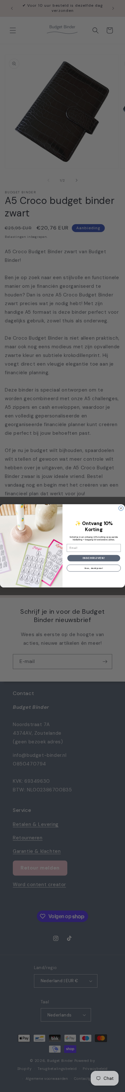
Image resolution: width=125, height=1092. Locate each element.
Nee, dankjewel (94, 568)
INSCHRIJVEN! (94, 558)
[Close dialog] (121, 508)
